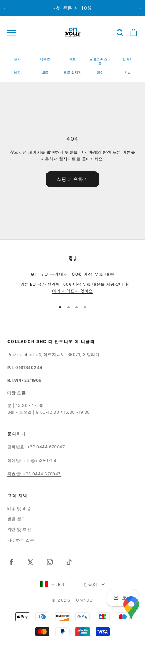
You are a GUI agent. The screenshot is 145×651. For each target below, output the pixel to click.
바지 (17, 72)
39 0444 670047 (47, 446)
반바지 (127, 59)
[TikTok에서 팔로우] (69, 562)
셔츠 (72, 59)
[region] (72, 274)
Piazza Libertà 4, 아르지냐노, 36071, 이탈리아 (53, 354)
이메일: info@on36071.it (32, 460)
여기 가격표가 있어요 (72, 291)
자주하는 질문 (20, 540)
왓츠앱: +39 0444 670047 (34, 474)
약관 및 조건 (19, 529)
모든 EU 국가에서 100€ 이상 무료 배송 (72, 274)
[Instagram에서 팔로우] (50, 562)
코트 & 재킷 (72, 72)
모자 (17, 59)
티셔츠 (45, 59)
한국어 (90, 584)
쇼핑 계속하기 (72, 179)
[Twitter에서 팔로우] (30, 562)
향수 (100, 72)
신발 (127, 72)
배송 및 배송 (19, 508)
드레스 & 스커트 (100, 61)
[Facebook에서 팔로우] (11, 562)
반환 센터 (16, 519)
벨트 (45, 72)
